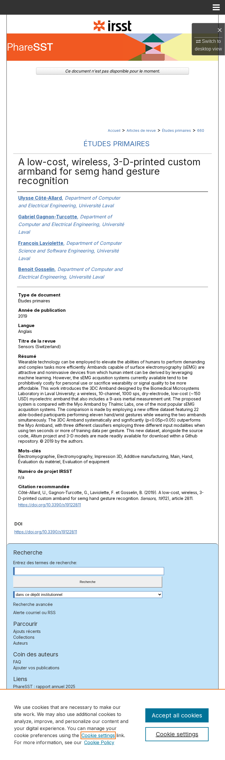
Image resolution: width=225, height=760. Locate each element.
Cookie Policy (99, 742)
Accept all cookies (177, 715)
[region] (112, 724)
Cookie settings (98, 735)
